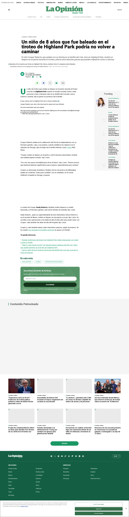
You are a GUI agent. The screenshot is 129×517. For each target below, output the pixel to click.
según (69, 147)
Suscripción (66, 475)
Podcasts (65, 468)
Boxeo (110, 112)
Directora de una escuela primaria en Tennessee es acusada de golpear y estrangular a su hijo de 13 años (108, 431)
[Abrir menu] (9, 10)
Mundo (60, 2)
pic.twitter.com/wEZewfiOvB (29, 112)
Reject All (98, 509)
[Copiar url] (63, 83)
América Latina (71, 2)
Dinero (10, 482)
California (111, 140)
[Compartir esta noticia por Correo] (56, 83)
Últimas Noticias (7, 2)
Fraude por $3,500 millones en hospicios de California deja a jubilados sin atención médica (113, 163)
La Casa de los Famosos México (82, 17)
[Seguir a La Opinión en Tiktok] (65, 456)
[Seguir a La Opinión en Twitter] (37, 77)
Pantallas (98, 17)
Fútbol (48, 17)
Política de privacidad (53, 289)
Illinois (38, 261)
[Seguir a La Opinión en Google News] (69, 456)
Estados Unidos (29, 2)
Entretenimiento (105, 2)
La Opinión (24, 37)
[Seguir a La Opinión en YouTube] (62, 456)
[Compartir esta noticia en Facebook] (44, 83)
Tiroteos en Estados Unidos (53, 261)
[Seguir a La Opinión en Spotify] (79, 456)
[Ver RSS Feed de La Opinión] (83, 456)
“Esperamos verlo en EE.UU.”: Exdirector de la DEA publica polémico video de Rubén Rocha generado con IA (20, 400)
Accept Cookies (98, 513)
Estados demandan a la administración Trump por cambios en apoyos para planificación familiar (47, 431)
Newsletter (66, 472)
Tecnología (11, 488)
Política (41, 2)
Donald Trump (32, 17)
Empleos (93, 472)
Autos (37, 485)
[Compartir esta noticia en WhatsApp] (37, 83)
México (81, 2)
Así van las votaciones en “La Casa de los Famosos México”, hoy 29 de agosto (114, 104)
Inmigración (51, 2)
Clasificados (94, 468)
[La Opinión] (64, 10)
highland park (26, 261)
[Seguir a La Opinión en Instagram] (40, 77)
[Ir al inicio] (15, 456)
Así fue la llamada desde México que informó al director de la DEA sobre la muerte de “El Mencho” (107, 400)
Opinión (38, 482)
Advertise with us (95, 478)
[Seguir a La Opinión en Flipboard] (72, 456)
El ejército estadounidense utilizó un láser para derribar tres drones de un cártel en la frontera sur (21, 430)
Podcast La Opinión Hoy (61, 17)
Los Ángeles (91, 2)
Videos (18, 2)
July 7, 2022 (45, 114)
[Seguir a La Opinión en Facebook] (33, 77)
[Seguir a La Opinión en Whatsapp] (76, 456)
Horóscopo (66, 478)
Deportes (117, 2)
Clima (92, 475)
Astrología (11, 495)
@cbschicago (75, 110)
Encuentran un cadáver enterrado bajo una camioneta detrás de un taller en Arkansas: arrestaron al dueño (79, 431)
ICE (41, 17)
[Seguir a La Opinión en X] (55, 456)
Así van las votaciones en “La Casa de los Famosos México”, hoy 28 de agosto (114, 132)
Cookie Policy (24, 506)
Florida (37, 492)
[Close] (126, 508)
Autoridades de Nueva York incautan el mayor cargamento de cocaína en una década (50, 400)
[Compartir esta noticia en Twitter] (50, 83)
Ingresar (119, 9)
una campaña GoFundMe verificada (41, 230)
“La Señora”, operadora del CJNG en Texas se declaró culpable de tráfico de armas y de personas (78, 400)
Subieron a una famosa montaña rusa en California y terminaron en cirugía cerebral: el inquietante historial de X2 (113, 148)
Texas (10, 492)
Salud (9, 485)
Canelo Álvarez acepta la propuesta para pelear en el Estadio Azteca (113, 118)
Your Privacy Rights (98, 504)
